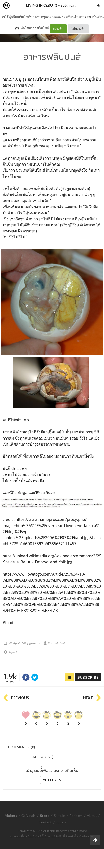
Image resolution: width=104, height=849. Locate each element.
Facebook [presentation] (42, 758)
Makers (17, 6)
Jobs (59, 822)
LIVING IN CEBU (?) (41, 5)
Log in (54, 780)
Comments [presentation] (21, 747)
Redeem (76, 815)
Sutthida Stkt (71, 5)
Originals (28, 815)
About (92, 815)
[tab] (21, 746)
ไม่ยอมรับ (78, 28)
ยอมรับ (58, 28)
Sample (59, 815)
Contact (45, 822)
